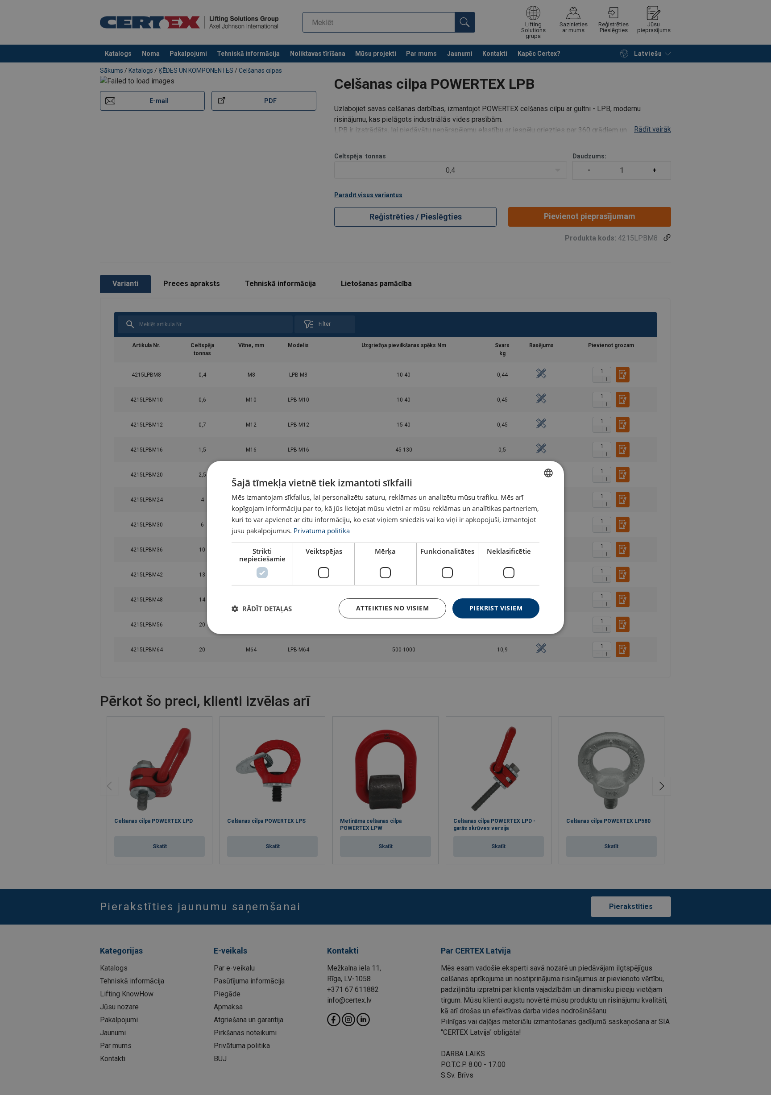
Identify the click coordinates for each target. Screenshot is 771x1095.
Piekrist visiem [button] (495, 608)
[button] (262, 609)
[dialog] (385, 547)
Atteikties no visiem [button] (392, 608)
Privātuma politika (322, 530)
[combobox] (548, 473)
